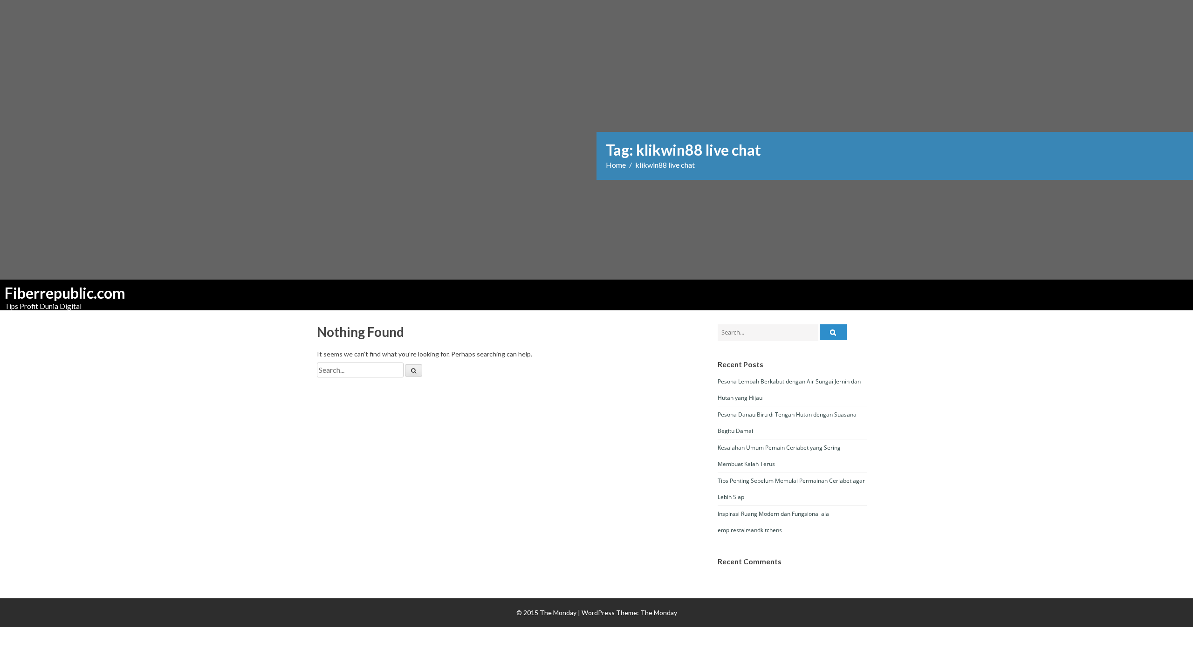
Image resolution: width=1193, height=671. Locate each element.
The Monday (658, 612)
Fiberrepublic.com (51, 293)
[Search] (413, 370)
